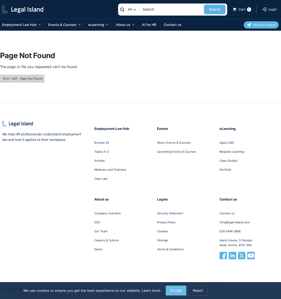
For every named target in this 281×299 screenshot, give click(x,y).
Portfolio (225, 169)
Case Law (101, 178)
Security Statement (170, 213)
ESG (97, 222)
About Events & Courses (174, 142)
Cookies (162, 231)
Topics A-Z (101, 151)
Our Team (101, 231)
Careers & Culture (106, 240)
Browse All (101, 142)
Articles (99, 160)
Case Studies (229, 160)
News (98, 249)
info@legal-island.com (235, 222)
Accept (176, 290)
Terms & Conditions (170, 249)
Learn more (151, 290)
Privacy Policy (166, 222)
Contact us (172, 25)
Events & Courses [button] (62, 25)
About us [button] (123, 25)
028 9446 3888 (230, 231)
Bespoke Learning (232, 151)
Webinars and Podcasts (110, 169)
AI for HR (149, 25)
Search (214, 9)
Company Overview (107, 213)
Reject (198, 290)
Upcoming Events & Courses (176, 151)
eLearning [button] (96, 25)
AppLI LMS (227, 142)
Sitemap (162, 240)
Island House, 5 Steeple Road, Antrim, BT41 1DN (236, 242)
